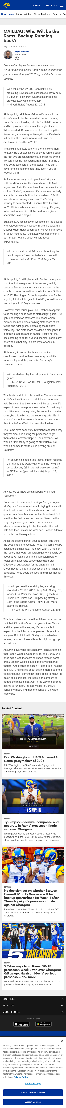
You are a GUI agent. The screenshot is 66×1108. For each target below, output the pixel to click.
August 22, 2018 (35, 104)
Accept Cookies (33, 1102)
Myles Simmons (22, 51)
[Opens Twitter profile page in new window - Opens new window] (17, 58)
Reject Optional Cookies (33, 1092)
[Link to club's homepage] (6, 3)
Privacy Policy (21, 1077)
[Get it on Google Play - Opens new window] (43, 1026)
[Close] (62, 1040)
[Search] (55, 5)
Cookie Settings (33, 1083)
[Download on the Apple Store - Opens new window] (21, 1024)
